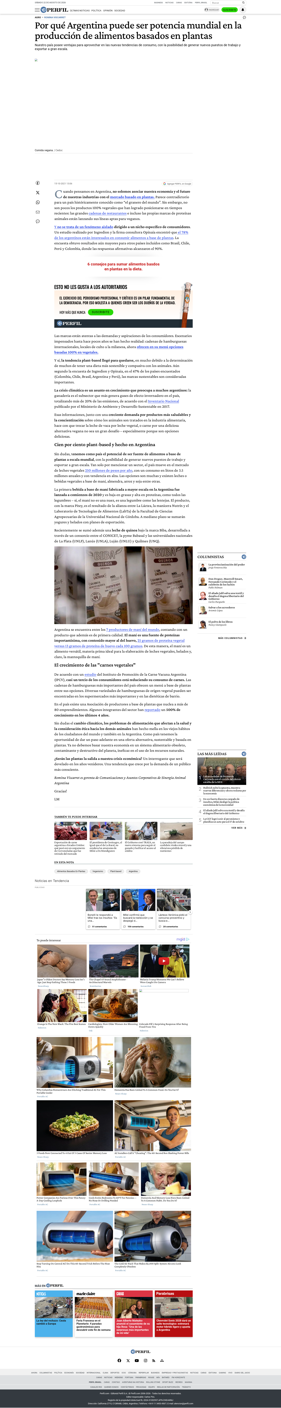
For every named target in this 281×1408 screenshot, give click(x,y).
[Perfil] (54, 1285)
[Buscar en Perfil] (243, 2)
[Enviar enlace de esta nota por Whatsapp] (38, 202)
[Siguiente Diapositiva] (190, 912)
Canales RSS (96, 1387)
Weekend (119, 1377)
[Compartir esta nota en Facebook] (38, 183)
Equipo (151, 1387)
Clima (105, 1373)
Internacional (93, 1373)
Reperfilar (144, 1373)
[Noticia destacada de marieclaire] (94, 1294)
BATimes (165, 1377)
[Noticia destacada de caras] (134, 1294)
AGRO (38, 17)
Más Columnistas (230, 638)
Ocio (124, 1373)
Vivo (230, 1373)
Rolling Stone (153, 1382)
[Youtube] (137, 1361)
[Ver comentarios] (243, 18)
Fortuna (129, 1377)
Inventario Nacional (163, 401)
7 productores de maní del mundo (132, 629)
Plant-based (115, 871)
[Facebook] (119, 1361)
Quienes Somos (111, 1387)
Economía (69, 1373)
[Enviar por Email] (38, 212)
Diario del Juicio (242, 1373)
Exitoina (213, 1373)
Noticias (169, 3)
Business (158, 3)
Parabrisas (140, 1377)
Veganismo (98, 871)
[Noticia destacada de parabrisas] (174, 1294)
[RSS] (153, 1361)
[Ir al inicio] (54, 10)
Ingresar (214, 10)
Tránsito (186, 1387)
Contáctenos (127, 1387)
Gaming (222, 1373)
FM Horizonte (178, 1377)
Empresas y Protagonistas (175, 1373)
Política (96, 10)
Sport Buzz (167, 1382)
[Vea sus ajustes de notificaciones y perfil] (243, 10)
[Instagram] (145, 1361)
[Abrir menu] (37, 10)
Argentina (133, 871)
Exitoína (188, 3)
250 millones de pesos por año (108, 470)
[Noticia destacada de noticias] (54, 1294)
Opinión (108, 10)
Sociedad (119, 10)
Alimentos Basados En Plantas (71, 871)
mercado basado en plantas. (132, 197)
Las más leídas (211, 754)
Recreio (179, 1382)
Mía (158, 1377)
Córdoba (132, 1373)
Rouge (151, 1377)
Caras (179, 3)
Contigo (116, 1382)
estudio (90, 674)
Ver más (237, 827)
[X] (128, 1361)
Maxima (188, 1382)
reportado (152, 709)
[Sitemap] (162, 1360)
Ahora (34, 1373)
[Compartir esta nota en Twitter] (38, 193)
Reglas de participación (168, 1387)
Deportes (114, 1373)
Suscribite (229, 10)
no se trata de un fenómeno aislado (85, 227)
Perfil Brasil (201, 3)
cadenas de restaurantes (108, 213)
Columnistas (210, 557)
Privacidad (141, 1387)
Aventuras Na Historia (133, 1382)
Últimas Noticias (80, 10)
